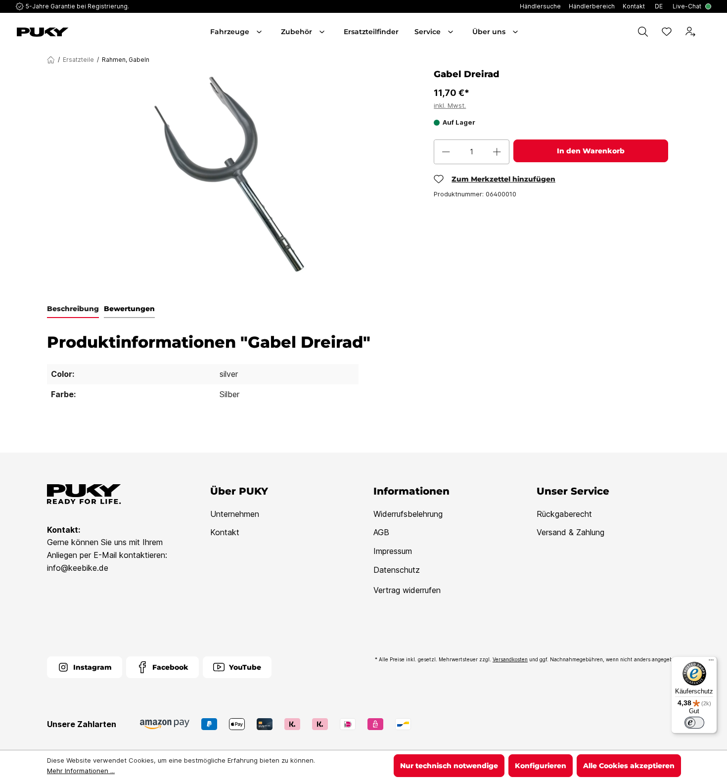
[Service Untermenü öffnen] (451, 32)
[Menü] (711, 662)
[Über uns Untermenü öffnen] (516, 32)
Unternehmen (234, 514)
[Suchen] (643, 32)
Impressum (392, 551)
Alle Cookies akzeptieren (629, 765)
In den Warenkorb (591, 150)
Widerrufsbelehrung (408, 514)
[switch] (694, 723)
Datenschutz (396, 570)
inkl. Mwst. (450, 105)
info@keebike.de (77, 568)
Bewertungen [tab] (129, 308)
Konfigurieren (540, 765)
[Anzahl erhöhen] (497, 152)
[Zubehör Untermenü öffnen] (323, 32)
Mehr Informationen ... (81, 771)
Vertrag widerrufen (407, 590)
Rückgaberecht (564, 514)
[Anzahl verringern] (446, 152)
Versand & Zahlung (570, 532)
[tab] (73, 309)
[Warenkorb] (709, 32)
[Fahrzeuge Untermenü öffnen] (260, 32)
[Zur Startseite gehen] (70, 32)
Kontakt (224, 532)
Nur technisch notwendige (449, 765)
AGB (381, 532)
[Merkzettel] (667, 32)
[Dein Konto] (690, 32)
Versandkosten (510, 659)
